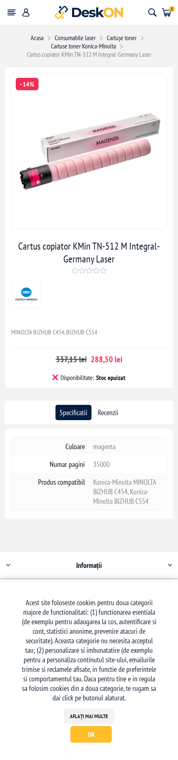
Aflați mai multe (89, 716)
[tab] (73, 412)
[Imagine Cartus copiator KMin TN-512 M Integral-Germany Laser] (89, 226)
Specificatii (73, 412)
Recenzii (108, 412)
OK (91, 734)
